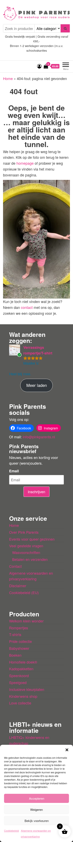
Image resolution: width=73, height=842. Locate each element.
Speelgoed (18, 682)
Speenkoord (19, 675)
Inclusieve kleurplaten (26, 689)
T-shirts (15, 634)
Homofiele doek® (23, 662)
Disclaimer (17, 585)
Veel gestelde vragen (26, 545)
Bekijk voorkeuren (37, 821)
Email (14, 471)
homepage (25, 163)
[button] (67, 750)
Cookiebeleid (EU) (24, 592)
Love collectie (20, 702)
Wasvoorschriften (26, 552)
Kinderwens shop (23, 696)
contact (27, 307)
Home (8, 78)
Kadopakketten (21, 668)
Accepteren (36, 798)
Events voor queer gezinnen (32, 539)
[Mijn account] (39, 66)
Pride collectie (20, 641)
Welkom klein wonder (26, 620)
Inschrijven (36, 491)
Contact (15, 566)
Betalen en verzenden (30, 559)
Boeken (15, 655)
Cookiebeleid (11, 830)
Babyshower (19, 648)
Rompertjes (18, 627)
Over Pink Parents (24, 532)
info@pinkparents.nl (39, 436)
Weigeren (36, 809)
